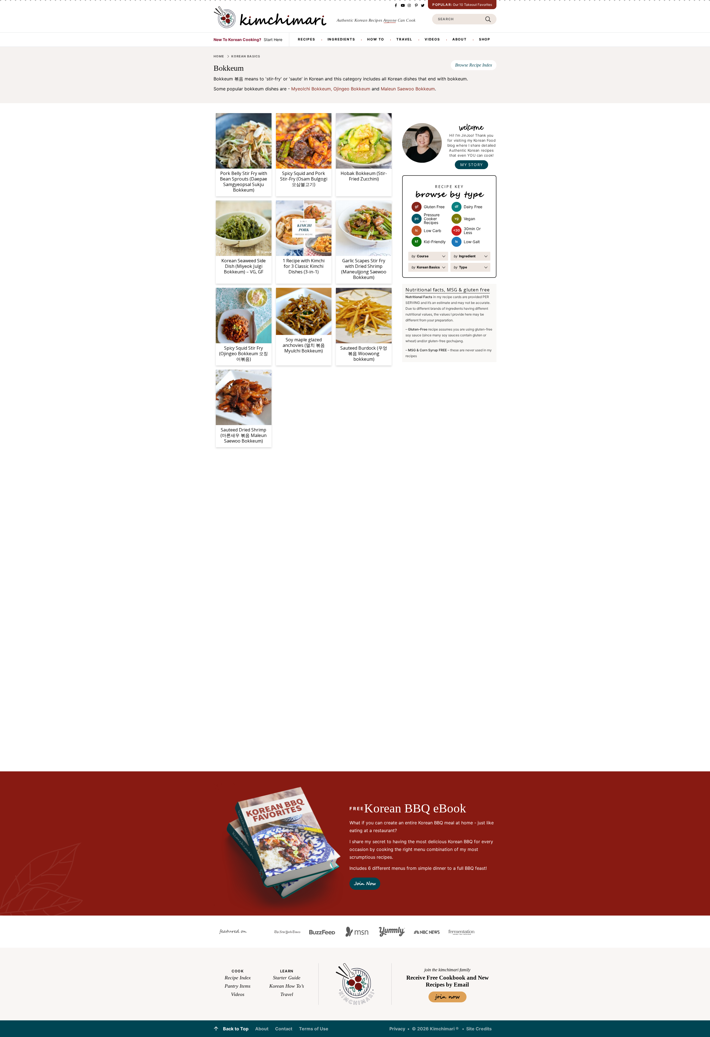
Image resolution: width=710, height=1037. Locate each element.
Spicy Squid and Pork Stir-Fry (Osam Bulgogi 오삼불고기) (303, 178)
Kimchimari (270, 17)
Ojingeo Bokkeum (351, 89)
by (420, 256)
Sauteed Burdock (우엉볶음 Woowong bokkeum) (363, 353)
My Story (471, 164)
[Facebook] (396, 5)
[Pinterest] (416, 5)
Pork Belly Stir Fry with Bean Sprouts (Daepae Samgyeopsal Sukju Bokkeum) (243, 181)
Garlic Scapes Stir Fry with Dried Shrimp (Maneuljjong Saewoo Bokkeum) (363, 269)
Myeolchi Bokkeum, (311, 89)
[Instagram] (409, 5)
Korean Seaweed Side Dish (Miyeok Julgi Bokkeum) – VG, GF (243, 266)
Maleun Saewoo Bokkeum (408, 89)
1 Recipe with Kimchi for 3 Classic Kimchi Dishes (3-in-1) (303, 266)
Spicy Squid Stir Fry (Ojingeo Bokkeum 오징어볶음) (243, 353)
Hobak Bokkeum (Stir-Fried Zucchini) (364, 176)
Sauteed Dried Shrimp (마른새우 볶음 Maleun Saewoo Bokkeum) (243, 435)
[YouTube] (402, 5)
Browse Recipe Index (473, 65)
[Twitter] (422, 5)
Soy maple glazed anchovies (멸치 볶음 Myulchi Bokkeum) (304, 345)
